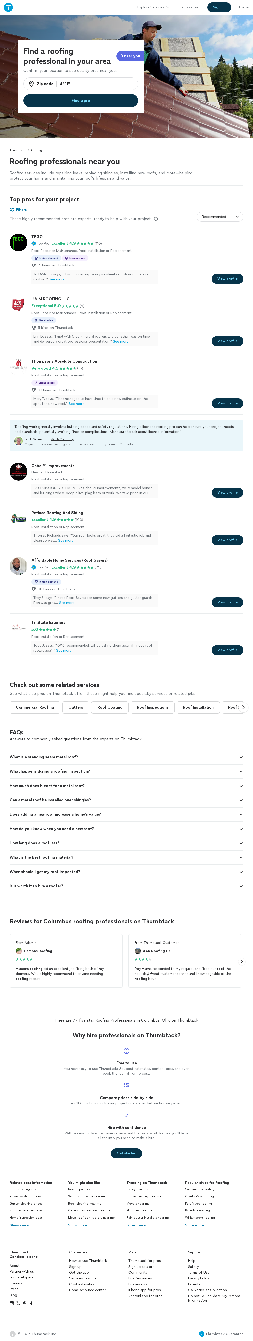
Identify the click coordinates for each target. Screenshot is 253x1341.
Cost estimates (81, 1284)
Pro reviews (137, 1284)
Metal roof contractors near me (91, 1217)
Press (14, 1289)
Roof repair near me (82, 1189)
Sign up (75, 1267)
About (15, 1266)
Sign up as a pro (141, 1267)
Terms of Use (199, 1272)
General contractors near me (89, 1210)
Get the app (79, 1272)
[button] (40, 243)
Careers (16, 1283)
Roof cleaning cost (24, 1189)
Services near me (83, 1278)
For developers (21, 1277)
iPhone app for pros (144, 1290)
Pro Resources (140, 1278)
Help (191, 1261)
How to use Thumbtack (88, 1261)
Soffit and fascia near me (86, 1196)
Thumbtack (18, 150)
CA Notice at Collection (207, 1290)
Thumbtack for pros (144, 1261)
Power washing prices (25, 1196)
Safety (193, 1267)
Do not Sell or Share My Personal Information (214, 1298)
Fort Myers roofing (198, 1203)
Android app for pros (145, 1296)
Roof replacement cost (27, 1210)
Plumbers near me (139, 1210)
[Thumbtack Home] (8, 7)
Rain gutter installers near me (147, 1217)
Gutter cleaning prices (26, 1203)
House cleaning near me (143, 1196)
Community (137, 1272)
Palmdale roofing (197, 1210)
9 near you (130, 56)
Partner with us (22, 1271)
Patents (194, 1284)
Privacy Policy (199, 1278)
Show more (19, 1225)
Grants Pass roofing (199, 1196)
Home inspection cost (26, 1217)
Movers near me (137, 1203)
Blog (13, 1295)
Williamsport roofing (200, 1217)
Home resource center (87, 1290)
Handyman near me (140, 1189)
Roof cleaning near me (84, 1203)
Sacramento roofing (199, 1189)
